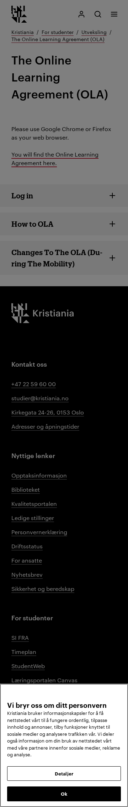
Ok (64, 793)
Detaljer (64, 773)
